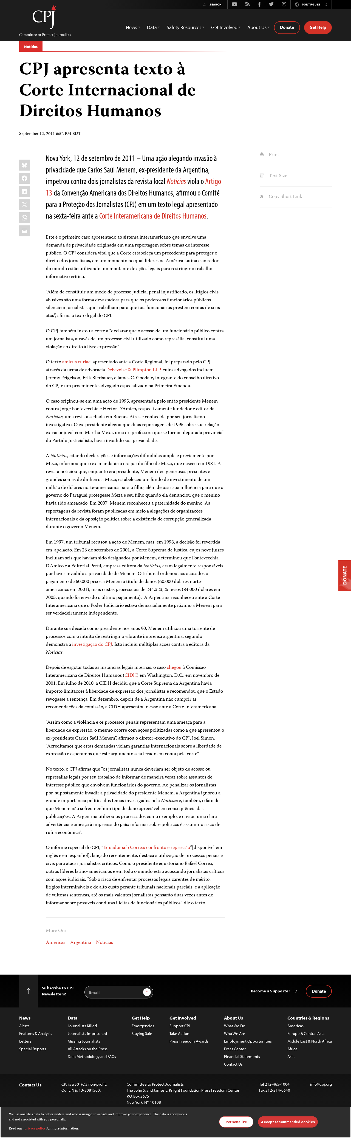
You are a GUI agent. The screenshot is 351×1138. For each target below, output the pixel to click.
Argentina (80, 943)
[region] (175, 1122)
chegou (174, 668)
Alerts (24, 1025)
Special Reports (32, 1048)
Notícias (31, 46)
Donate (287, 27)
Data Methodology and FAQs (92, 1056)
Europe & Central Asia (305, 1033)
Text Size (277, 176)
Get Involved (182, 1018)
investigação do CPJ (92, 645)
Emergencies (143, 1025)
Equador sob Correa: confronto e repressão (146, 848)
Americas (295, 1025)
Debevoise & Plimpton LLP (133, 370)
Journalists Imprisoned (87, 1033)
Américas (55, 943)
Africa (292, 1048)
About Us (233, 1018)
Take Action (179, 1033)
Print (273, 155)
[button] (326, 4)
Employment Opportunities (248, 1041)
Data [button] (152, 27)
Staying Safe (142, 1033)
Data (73, 1018)
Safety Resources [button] (184, 27)
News (24, 1018)
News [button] (131, 27)
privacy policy (35, 1129)
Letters (25, 1041)
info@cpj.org (321, 1084)
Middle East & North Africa (309, 1041)
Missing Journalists (84, 1041)
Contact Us (233, 1064)
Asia (291, 1056)
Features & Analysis (35, 1033)
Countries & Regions (308, 1018)
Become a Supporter (270, 990)
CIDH (130, 676)
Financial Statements (242, 1056)
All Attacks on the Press (87, 1048)
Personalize (236, 1122)
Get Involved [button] (224, 27)
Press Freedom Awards (188, 1041)
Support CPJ (179, 1025)
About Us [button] (257, 27)
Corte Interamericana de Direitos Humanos (152, 215)
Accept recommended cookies (288, 1122)
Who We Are (234, 1033)
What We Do (234, 1025)
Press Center (235, 1048)
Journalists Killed (82, 1025)
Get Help (318, 27)
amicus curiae (76, 362)
